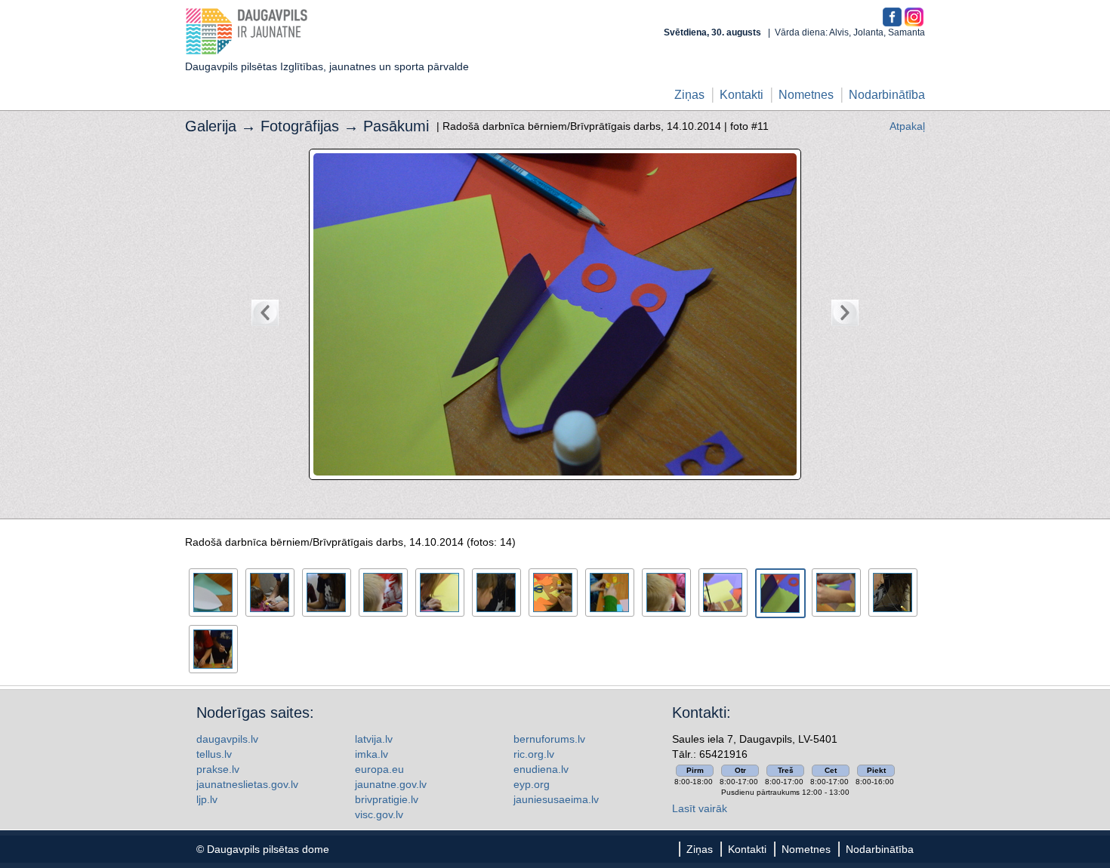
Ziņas (689, 94)
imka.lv (371, 754)
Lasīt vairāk (699, 808)
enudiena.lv (541, 769)
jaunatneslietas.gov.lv (247, 784)
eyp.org (531, 784)
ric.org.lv (533, 754)
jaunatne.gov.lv (391, 784)
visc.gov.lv (379, 814)
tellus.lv (214, 754)
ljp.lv (206, 799)
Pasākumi (396, 126)
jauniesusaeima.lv (556, 799)
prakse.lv (217, 769)
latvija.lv (374, 739)
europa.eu (379, 769)
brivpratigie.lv (386, 799)
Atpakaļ (907, 126)
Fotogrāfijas (300, 126)
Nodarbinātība (887, 94)
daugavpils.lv (227, 739)
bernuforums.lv (549, 739)
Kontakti (741, 94)
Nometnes (806, 94)
